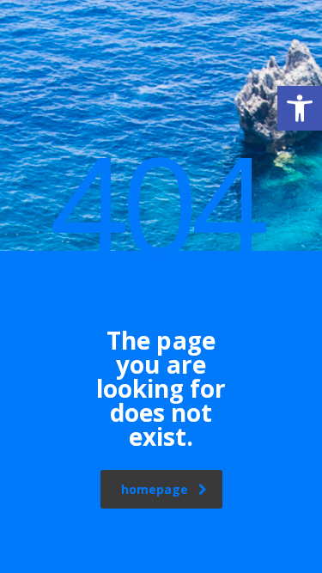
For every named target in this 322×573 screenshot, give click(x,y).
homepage (154, 489)
